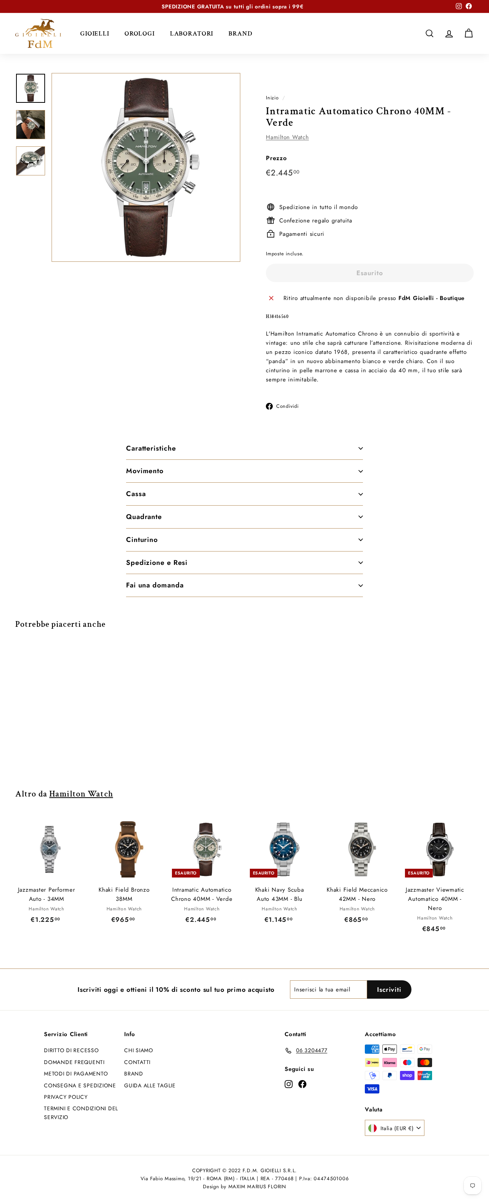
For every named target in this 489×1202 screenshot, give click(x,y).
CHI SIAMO (138, 1050)
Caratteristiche (151, 448)
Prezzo (276, 157)
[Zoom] (146, 167)
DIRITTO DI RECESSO (71, 1050)
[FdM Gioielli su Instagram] (289, 1083)
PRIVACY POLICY (66, 1097)
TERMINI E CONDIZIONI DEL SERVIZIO (81, 1113)
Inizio (272, 97)
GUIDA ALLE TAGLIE (150, 1085)
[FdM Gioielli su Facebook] (302, 1083)
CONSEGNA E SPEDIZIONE (80, 1085)
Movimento (145, 471)
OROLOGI (140, 33)
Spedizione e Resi (157, 563)
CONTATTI (137, 1062)
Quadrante (144, 517)
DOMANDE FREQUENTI (74, 1062)
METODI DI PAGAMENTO (76, 1073)
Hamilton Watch (287, 137)
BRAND (240, 33)
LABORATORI (192, 33)
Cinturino (142, 540)
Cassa (136, 494)
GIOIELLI (94, 33)
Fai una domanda (155, 585)
